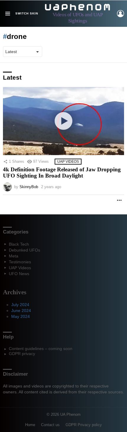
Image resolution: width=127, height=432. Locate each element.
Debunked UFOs (24, 250)
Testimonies (20, 261)
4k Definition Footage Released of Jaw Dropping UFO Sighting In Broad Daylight (62, 172)
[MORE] (119, 200)
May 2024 (20, 316)
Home (30, 425)
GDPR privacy (22, 353)
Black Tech (19, 244)
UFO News (19, 273)
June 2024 (21, 310)
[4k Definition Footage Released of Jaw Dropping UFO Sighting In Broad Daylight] (63, 121)
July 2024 (20, 304)
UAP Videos (68, 162)
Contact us (50, 425)
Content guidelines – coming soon (40, 348)
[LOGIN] (120, 13)
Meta (13, 256)
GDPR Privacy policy (84, 425)
